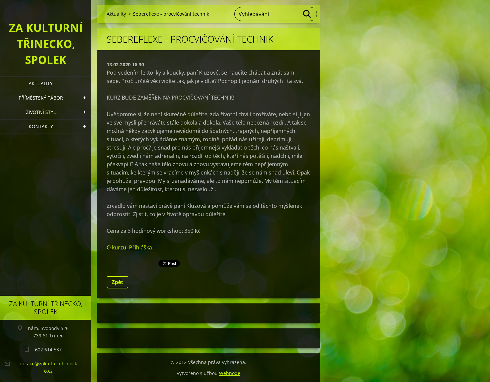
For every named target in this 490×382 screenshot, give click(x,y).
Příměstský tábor (41, 98)
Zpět (117, 282)
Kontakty (41, 126)
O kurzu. (117, 247)
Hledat (307, 14)
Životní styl (41, 112)
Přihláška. (141, 247)
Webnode (229, 373)
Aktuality (41, 83)
